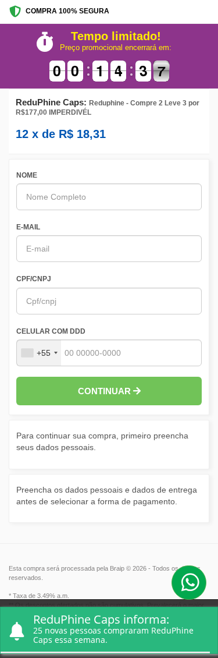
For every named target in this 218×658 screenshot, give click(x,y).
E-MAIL (28, 227)
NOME (26, 175)
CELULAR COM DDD (50, 331)
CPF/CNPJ (33, 279)
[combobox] (39, 353)
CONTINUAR (105, 391)
